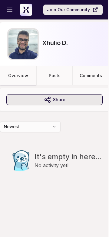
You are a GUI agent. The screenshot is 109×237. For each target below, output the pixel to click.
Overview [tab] (18, 75)
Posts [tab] (55, 75)
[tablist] (54, 75)
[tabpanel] (54, 142)
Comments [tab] (91, 75)
